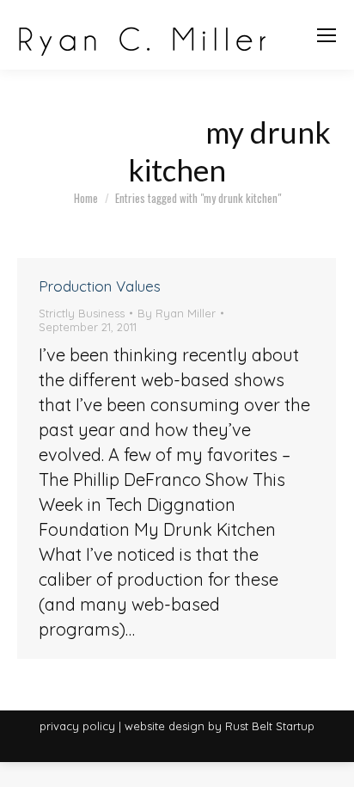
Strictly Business (82, 313)
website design (164, 726)
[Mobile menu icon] (326, 35)
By (176, 313)
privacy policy (77, 726)
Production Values (100, 286)
